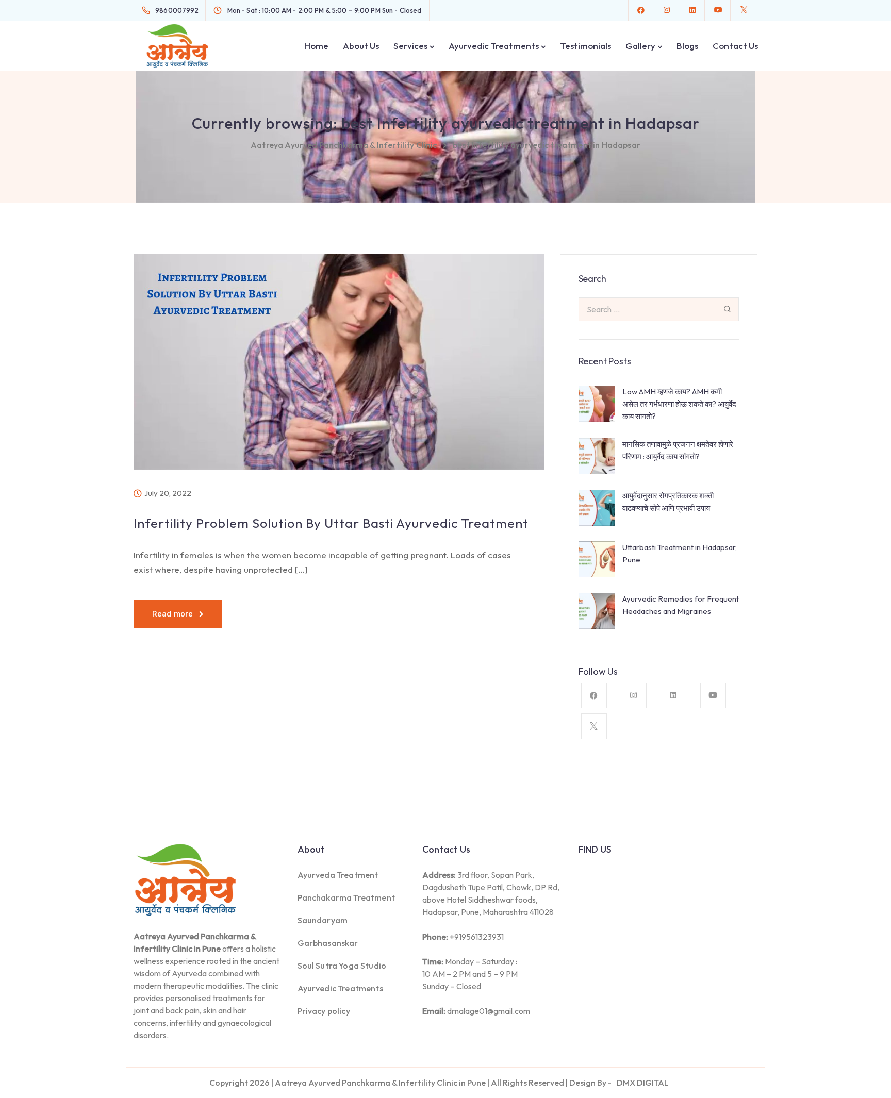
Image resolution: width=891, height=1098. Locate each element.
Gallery (640, 45)
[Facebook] (641, 10)
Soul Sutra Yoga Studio (342, 965)
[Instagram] (666, 10)
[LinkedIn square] (692, 10)
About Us (361, 45)
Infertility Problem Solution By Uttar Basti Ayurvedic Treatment (331, 523)
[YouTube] (718, 10)
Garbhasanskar (328, 943)
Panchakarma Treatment (346, 897)
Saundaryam (323, 920)
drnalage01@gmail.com (488, 1011)
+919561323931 (477, 936)
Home (316, 45)
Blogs (687, 45)
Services (410, 45)
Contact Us (735, 45)
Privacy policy (324, 1011)
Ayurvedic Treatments (494, 45)
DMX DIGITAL (643, 1082)
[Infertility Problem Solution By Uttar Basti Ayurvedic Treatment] (339, 369)
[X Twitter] (744, 10)
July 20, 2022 (167, 493)
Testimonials (585, 45)
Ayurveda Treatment (338, 875)
